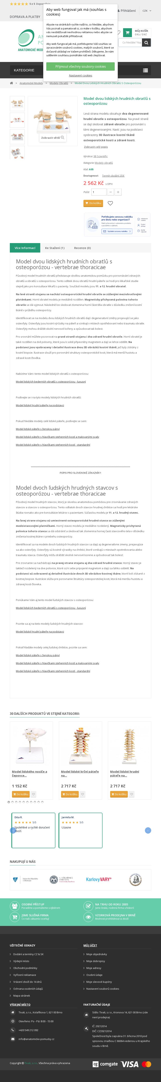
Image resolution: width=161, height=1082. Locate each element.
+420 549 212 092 (28, 1030)
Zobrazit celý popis (86, 147)
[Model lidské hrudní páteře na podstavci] (129, 746)
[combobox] (135, 42)
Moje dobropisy (95, 961)
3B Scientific (100, 156)
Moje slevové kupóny (99, 982)
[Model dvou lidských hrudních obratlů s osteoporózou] (17, 103)
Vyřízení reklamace (24, 975)
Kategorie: (88, 163)
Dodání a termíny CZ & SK (28, 954)
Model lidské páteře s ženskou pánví (38, 429)
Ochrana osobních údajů (28, 988)
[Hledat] (146, 42)
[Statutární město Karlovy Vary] (98, 879)
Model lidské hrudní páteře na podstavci (40, 405)
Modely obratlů (104, 163)
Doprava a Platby (25, 17)
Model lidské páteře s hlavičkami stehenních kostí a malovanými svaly (57, 437)
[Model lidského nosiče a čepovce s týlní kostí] (31, 746)
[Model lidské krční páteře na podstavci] (80, 746)
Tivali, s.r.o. (31, 1063)
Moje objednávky (96, 954)
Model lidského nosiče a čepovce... (29, 773)
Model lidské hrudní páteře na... (124, 773)
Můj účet (90, 945)
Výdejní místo (21, 961)
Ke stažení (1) (54, 248)
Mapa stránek (21, 995)
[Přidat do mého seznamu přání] (110, 203)
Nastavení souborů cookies (102, 988)
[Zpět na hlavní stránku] (11, 82)
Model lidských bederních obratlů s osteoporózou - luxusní (51, 381)
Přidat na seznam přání (33, 794)
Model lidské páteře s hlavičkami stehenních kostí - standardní (53, 444)
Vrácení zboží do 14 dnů (27, 982)
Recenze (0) (82, 248)
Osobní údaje (94, 975)
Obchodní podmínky (25, 968)
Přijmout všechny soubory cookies (80, 66)
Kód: (85, 169)
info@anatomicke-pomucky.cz (36, 1039)
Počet (86, 192)
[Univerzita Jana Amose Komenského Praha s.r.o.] (135, 879)
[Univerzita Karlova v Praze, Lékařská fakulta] (62, 879)
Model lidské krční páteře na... (80, 773)
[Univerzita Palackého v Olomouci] (25, 879)
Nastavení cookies (80, 75)
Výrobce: (88, 156)
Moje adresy (93, 968)
